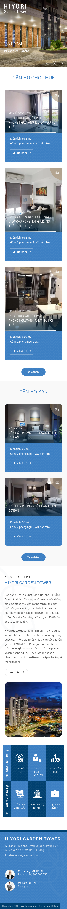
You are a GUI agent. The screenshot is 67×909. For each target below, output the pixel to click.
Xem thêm (33, 372)
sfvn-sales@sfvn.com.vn (23, 855)
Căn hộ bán (13, 44)
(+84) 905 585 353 (36, 874)
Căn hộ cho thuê (33, 78)
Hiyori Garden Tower (28, 580)
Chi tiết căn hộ (20, 153)
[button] (46, 63)
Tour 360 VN (52, 906)
